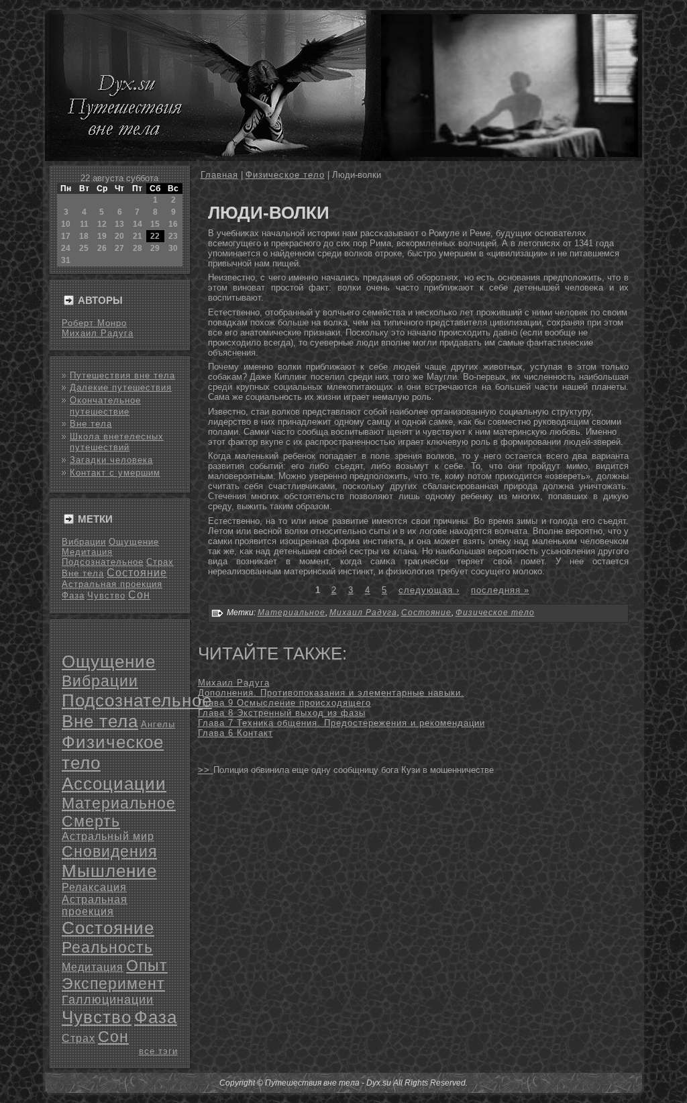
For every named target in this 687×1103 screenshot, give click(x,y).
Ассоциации (114, 784)
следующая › (429, 590)
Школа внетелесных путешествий (117, 441)
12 (102, 224)
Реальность (107, 947)
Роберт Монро (94, 323)
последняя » (500, 590)
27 (119, 248)
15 (155, 224)
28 (137, 248)
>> (205, 770)
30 (173, 248)
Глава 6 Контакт (235, 733)
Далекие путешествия (121, 387)
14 (137, 224)
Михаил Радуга (98, 333)
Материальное (119, 803)
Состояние (137, 572)
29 (155, 248)
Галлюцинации (108, 999)
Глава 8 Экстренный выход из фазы (282, 713)
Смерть (91, 821)
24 (65, 248)
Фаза (73, 595)
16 (173, 224)
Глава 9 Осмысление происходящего (284, 703)
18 (84, 236)
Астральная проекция (112, 584)
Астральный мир (108, 836)
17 (65, 236)
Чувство (106, 595)
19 (102, 236)
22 (155, 236)
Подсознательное (103, 562)
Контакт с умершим (115, 473)
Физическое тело (285, 175)
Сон (139, 594)
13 (119, 224)
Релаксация (94, 887)
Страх (160, 562)
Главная (219, 175)
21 (137, 236)
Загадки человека (111, 460)
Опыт (147, 965)
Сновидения (109, 851)
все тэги (158, 1051)
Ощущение (134, 542)
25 (84, 248)
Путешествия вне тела (122, 375)
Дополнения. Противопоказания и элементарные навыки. (331, 693)
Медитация (87, 552)
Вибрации (84, 542)
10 (65, 224)
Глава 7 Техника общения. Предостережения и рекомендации (341, 723)
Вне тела (91, 424)
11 (84, 224)
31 (65, 260)
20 (119, 236)
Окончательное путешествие (105, 405)
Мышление (109, 871)
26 (102, 248)
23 (173, 236)
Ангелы (158, 724)
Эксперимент (113, 983)
